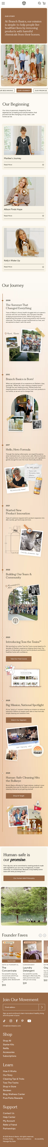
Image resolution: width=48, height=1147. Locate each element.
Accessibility (39, 1139)
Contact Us (8, 1113)
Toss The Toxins (10, 1083)
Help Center (9, 1117)
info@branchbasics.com (12, 1026)
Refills (6, 1048)
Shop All (7, 1041)
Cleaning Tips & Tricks (13, 1079)
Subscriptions (9, 1056)
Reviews (7, 1090)
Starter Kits (8, 1045)
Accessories (9, 1052)
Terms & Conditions (24, 1139)
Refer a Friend (10, 1125)
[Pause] (37, 535)
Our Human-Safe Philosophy (24, 878)
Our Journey (24, 90)
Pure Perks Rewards (13, 1098)
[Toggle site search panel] (39, 3)
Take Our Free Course (19, 659)
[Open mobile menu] (3, 3)
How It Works (9, 1071)
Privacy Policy (8, 1139)
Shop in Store (9, 1087)
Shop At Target (18, 796)
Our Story (7, 1075)
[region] (24, 962)
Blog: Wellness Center (14, 1094)
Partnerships (9, 1129)
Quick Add (11, 961)
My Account (9, 1121)
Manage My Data (9, 1141)
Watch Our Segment (18, 720)
